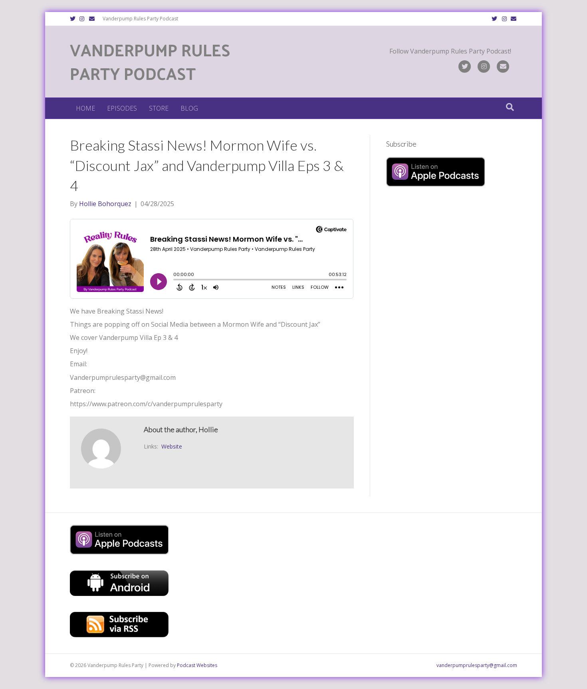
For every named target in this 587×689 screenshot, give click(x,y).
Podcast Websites (197, 665)
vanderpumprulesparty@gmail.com (476, 665)
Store (159, 108)
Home (85, 108)
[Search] (510, 107)
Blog (189, 108)
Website (171, 446)
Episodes (122, 108)
